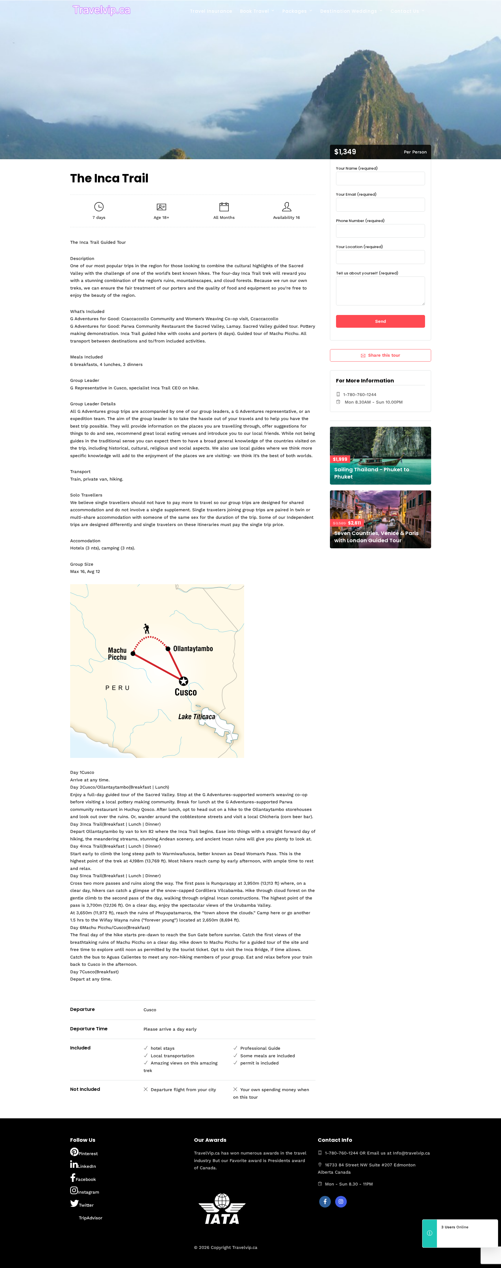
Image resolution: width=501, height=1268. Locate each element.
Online (455, 1227)
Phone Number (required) (360, 220)
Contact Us (405, 11)
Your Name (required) (357, 168)
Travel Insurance (211, 11)
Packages (294, 11)
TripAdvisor (90, 1218)
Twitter (86, 1205)
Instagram (88, 1192)
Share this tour (384, 355)
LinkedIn (87, 1166)
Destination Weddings (348, 11)
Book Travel (254, 11)
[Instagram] (341, 1201)
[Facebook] (325, 1201)
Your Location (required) (359, 247)
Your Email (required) (356, 194)
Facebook (86, 1179)
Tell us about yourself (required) (367, 273)
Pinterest (88, 1153)
